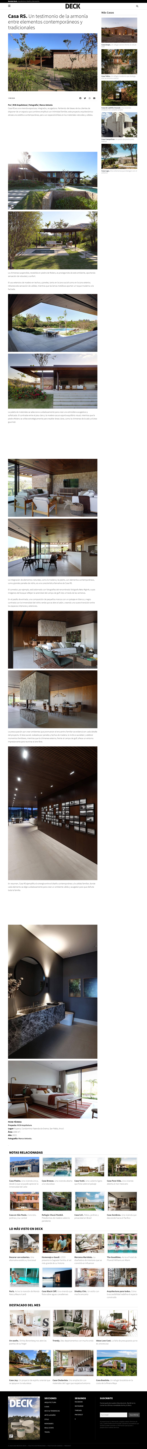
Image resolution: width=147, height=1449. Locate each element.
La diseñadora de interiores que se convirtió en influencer (88, 1260)
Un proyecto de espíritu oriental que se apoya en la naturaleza (29, 1382)
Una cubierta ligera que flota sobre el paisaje (88, 1182)
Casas (46, 1406)
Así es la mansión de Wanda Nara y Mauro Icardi (24, 1293)
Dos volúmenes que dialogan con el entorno (119, 172)
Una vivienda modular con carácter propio (116, 109)
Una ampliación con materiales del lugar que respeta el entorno (71, 1382)
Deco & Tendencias (52, 1411)
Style (46, 1419)
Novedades (48, 1423)
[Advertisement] (52, 136)
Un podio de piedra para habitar (117, 140)
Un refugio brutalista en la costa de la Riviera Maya (114, 1382)
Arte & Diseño (50, 1415)
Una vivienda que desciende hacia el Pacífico (121, 1217)
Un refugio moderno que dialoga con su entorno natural (118, 77)
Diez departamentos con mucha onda (73, 1340)
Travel (47, 1432)
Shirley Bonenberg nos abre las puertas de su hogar (28, 1342)
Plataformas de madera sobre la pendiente (56, 1218)
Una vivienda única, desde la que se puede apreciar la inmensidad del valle (23, 1183)
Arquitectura (50, 1402)
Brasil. (61, 1128)
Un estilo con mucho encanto (86, 1293)
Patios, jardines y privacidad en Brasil (86, 1217)
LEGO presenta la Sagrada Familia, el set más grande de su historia (56, 1260)
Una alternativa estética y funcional (22, 1259)
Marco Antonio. (25, 1138)
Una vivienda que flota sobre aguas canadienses (57, 1293)
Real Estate (49, 1428)
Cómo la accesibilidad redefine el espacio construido (122, 1294)
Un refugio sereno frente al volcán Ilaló (118, 46)
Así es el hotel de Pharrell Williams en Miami (122, 1259)
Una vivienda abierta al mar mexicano (120, 1182)
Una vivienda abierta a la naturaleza (57, 1182)
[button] (137, 6)
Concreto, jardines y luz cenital (22, 1217)
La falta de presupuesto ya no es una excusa (116, 1342)
